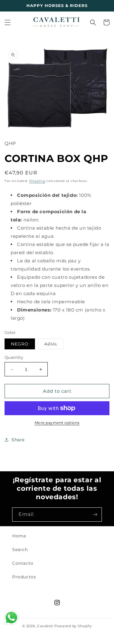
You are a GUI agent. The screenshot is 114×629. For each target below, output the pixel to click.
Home (19, 536)
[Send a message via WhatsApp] (11, 617)
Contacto (22, 563)
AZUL (54, 345)
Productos (24, 577)
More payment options (57, 422)
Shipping (37, 181)
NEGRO (20, 344)
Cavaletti (45, 626)
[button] (7, 22)
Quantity (14, 357)
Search (20, 549)
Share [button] (18, 439)
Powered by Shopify (73, 626)
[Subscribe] (95, 514)
